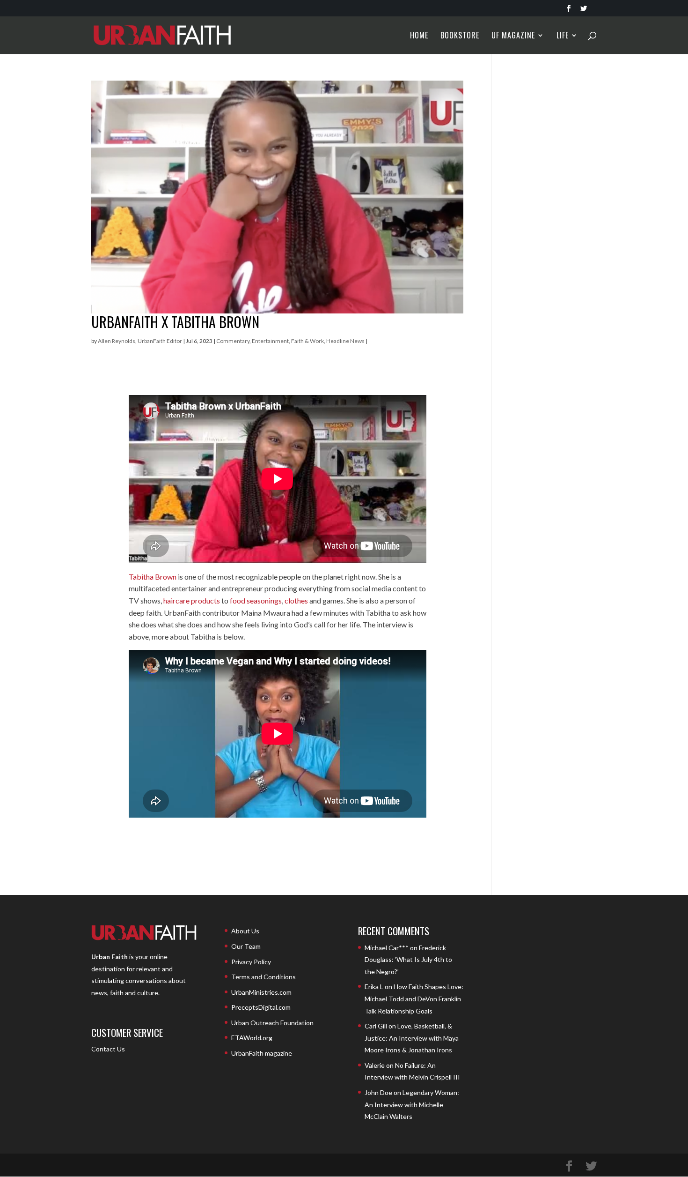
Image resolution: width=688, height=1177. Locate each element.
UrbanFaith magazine (261, 1053)
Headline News (345, 340)
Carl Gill (376, 1026)
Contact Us (108, 1049)
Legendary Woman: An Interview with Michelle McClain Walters (412, 1104)
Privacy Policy (251, 962)
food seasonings (256, 600)
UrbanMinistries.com (261, 992)
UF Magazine (513, 36)
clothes (296, 600)
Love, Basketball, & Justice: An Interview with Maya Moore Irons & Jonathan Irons (412, 1038)
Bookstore (459, 36)
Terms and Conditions (263, 977)
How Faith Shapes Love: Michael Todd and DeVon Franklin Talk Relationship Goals (414, 998)
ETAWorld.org (251, 1038)
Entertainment (270, 340)
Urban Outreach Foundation (272, 1023)
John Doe (378, 1092)
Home (419, 36)
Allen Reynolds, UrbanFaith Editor (140, 340)
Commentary (232, 340)
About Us (245, 931)
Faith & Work (307, 340)
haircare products (191, 600)
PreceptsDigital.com (261, 1007)
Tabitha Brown (152, 576)
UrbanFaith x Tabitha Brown (175, 321)
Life (562, 36)
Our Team (246, 946)
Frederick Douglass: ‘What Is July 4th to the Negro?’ (408, 960)
